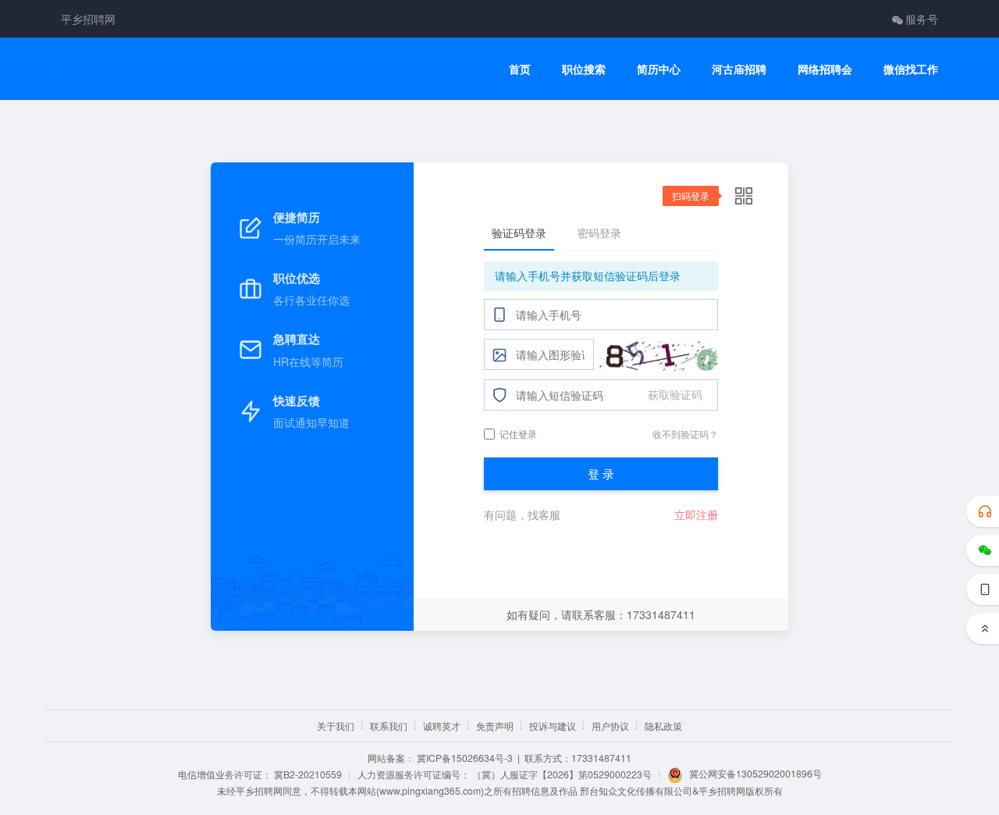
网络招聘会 (825, 69)
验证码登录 (519, 232)
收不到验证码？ (685, 433)
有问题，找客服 (522, 514)
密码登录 (599, 232)
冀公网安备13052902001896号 (755, 773)
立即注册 (696, 514)
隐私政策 (663, 725)
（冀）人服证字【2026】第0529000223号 (562, 774)
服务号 (921, 19)
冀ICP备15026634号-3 (465, 757)
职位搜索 (584, 69)
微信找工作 (910, 69)
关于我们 (335, 725)
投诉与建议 (552, 725)
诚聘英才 (441, 725)
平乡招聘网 (88, 19)
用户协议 (610, 725)
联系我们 (388, 725)
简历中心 (659, 69)
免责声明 (495, 725)
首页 (520, 69)
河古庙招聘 (739, 69)
